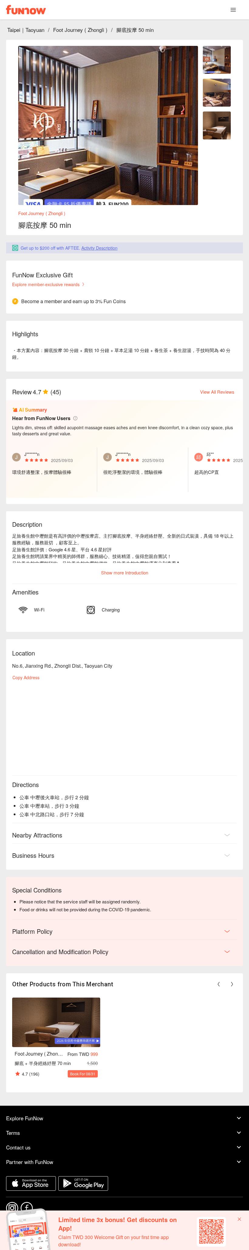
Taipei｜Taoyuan (25, 29)
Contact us (18, 1147)
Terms (13, 1132)
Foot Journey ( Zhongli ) (80, 29)
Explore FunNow (24, 1118)
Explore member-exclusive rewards (46, 284)
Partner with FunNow (29, 1162)
